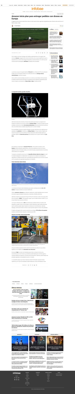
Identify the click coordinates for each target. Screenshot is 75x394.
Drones (22, 283)
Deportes (52, 5)
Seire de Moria (31, 11)
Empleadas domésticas (37, 11)
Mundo (43, 5)
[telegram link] (16, 379)
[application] (30, 38)
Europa (26, 283)
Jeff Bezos (31, 283)
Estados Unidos (20, 5)
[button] (1, 5)
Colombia (25, 5)
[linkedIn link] (18, 379)
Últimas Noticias (47, 5)
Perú (34, 5)
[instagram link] (18, 377)
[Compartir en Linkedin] (42, 53)
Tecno (13, 13)
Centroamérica (38, 5)
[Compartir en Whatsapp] (36, 53)
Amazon (13, 283)
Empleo (38, 375)
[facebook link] (14, 377)
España (28, 5)
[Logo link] (37, 8)
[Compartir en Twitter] (40, 53)
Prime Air (18, 283)
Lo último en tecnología (38, 283)
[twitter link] (16, 377)
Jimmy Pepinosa (17, 25)
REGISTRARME (65, 5)
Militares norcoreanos (44, 11)
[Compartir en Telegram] (44, 53)
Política (56, 5)
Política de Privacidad (59, 375)
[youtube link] (14, 379)
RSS (27, 385)
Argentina (15, 5)
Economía (59, 5)
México (32, 5)
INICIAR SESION (71, 5)
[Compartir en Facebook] (38, 53)
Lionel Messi (27, 11)
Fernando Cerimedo (49, 11)
